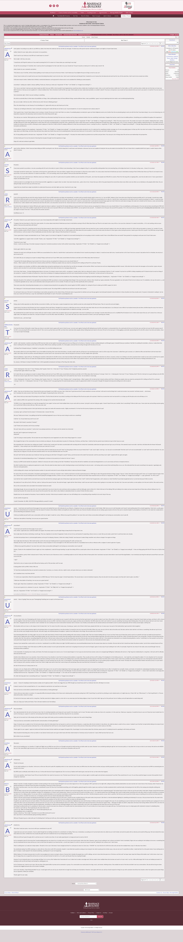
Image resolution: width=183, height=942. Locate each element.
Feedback (73, 912)
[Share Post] (159, 46)
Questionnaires (103, 12)
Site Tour (75, 16)
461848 (162, 145)
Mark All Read (15, 892)
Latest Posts (172, 64)
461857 (162, 505)
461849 (162, 162)
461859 (162, 596)
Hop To (73, 883)
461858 (162, 523)
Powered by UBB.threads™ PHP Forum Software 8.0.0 (91, 932)
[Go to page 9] (164, 43)
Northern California (8, 206)
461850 (162, 191)
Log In (177, 34)
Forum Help (166, 892)
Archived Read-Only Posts (70, 34)
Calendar (88, 37)
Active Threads (94, 37)
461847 (162, 46)
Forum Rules (8, 892)
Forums (52, 34)
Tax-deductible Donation (63, 16)
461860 (162, 613)
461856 (162, 388)
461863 (162, 740)
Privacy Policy (91, 912)
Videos (82, 12)
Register (172, 34)
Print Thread (7, 43)
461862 (162, 706)
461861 (162, 680)
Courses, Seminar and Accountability (68, 12)
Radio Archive (129, 12)
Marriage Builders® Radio (116, 12)
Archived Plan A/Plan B (84, 34)
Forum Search (172, 40)
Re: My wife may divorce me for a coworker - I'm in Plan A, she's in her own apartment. (77, 46)
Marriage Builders (44, 34)
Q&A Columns (107, 16)
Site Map (105, 912)
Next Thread (124, 40)
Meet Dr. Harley (85, 16)
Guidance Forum (126, 16)
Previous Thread (44, 40)
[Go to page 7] (147, 43)
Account (111, 912)
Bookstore (53, 12)
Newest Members (172, 54)
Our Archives (58, 34)
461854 (162, 340)
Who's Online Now (172, 45)
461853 (162, 322)
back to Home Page (91, 4)
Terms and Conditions (81, 912)
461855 (162, 366)
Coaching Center (91, 12)
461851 (162, 217)
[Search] (176, 37)
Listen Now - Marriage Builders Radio (128, 6)
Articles (116, 16)
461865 (162, 781)
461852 (162, 298)
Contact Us (159, 892)
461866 (162, 822)
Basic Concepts (96, 16)
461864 (162, 757)
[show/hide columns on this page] (178, 37)
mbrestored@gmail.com (78, 30)
